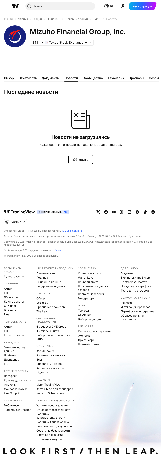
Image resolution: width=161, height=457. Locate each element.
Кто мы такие (45, 351)
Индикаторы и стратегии (94, 331)
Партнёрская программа (138, 311)
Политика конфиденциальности (50, 415)
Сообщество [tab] (93, 78)
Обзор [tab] (9, 78)
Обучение (84, 314)
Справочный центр (49, 363)
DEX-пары (10, 310)
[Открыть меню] (6, 6)
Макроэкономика (15, 389)
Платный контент (89, 344)
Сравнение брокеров (50, 307)
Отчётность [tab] (27, 78)
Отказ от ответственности (53, 409)
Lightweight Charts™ (134, 281)
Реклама (127, 302)
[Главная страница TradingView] (15, 6)
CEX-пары (10, 305)
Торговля (84, 310)
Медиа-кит (43, 372)
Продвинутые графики (136, 286)
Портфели (10, 376)
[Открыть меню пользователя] (123, 6)
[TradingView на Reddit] (153, 212)
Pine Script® (12, 393)
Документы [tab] (51, 78)
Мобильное (11, 405)
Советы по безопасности (53, 430)
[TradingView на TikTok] (145, 212)
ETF (6, 292)
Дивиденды (12, 359)
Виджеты (127, 273)
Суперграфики (14, 276)
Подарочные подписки (51, 286)
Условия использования (52, 405)
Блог (39, 359)
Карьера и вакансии (50, 368)
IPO (6, 363)
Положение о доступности (54, 426)
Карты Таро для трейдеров (54, 389)
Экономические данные (14, 349)
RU (112, 6)
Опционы (10, 384)
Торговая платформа (135, 290)
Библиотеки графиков (135, 277)
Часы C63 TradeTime (50, 393)
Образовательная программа (133, 317)
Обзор (40, 298)
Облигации (11, 297)
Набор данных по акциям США (53, 336)
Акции (8, 288)
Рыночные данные (48, 281)
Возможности (45, 273)
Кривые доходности (17, 380)
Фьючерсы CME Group (51, 326)
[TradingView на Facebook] (106, 212)
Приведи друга (88, 281)
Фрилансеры (86, 340)
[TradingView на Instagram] (121, 212)
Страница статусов (49, 439)
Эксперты (84, 335)
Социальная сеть (89, 273)
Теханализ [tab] (116, 78)
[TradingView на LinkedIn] (129, 212)
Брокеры (42, 302)
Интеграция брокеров (135, 307)
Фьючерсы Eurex (47, 331)
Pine (6, 314)
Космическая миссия (50, 355)
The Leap (42, 311)
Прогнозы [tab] (136, 78)
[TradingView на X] (98, 212)
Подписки (42, 277)
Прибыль (10, 355)
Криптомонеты (14, 301)
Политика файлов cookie (52, 421)
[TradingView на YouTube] (114, 212)
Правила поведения (91, 294)
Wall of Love (85, 277)
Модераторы (86, 298)
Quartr (58, 250)
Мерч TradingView (48, 384)
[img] (86, 42)
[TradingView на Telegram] (137, 212)
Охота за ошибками (49, 434)
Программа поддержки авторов (94, 287)
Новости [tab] (71, 78)
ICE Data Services (72, 230)
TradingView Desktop (17, 409)
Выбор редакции (89, 319)
